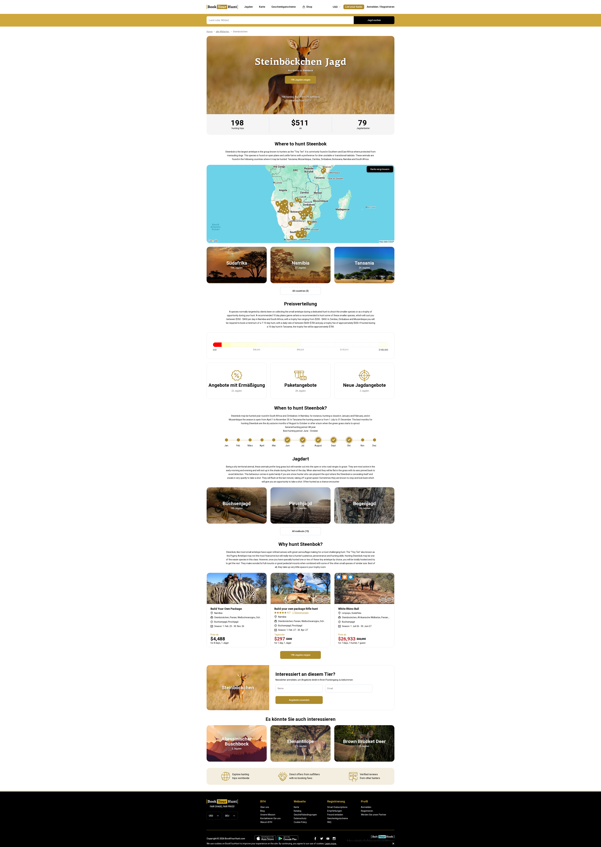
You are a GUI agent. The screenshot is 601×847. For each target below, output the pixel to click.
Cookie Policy (300, 822)
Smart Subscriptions (337, 807)
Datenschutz (300, 818)
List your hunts (353, 6)
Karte (296, 807)
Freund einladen (335, 814)
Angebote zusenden (299, 700)
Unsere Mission (267, 814)
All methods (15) (300, 531)
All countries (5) (300, 291)
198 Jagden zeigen (300, 80)
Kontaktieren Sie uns (270, 818)
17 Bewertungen (300, 612)
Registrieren (387, 6)
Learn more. (331, 843)
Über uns (264, 807)
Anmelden (372, 6)
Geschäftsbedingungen (305, 814)
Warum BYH (266, 822)
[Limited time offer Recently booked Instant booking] (345, 577)
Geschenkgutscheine (337, 818)
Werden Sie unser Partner (373, 814)
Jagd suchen (374, 20)
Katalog (297, 811)
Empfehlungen (334, 811)
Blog (262, 811)
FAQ (329, 822)
